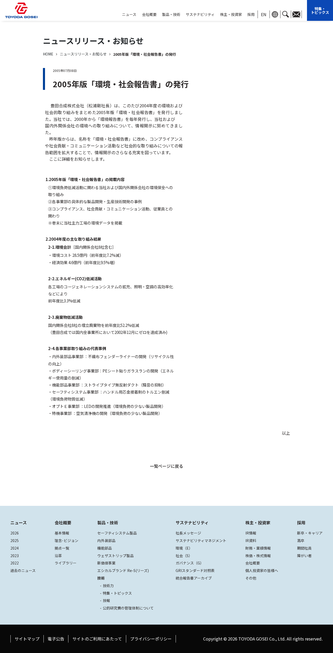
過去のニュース (23, 570)
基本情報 (62, 533)
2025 (14, 540)
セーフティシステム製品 (117, 533)
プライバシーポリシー (151, 639)
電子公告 (56, 639)
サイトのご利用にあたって (97, 639)
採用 (251, 14)
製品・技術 (107, 522)
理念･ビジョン (66, 540)
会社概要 (149, 14)
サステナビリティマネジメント (201, 540)
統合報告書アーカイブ (194, 578)
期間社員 (304, 548)
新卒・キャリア (310, 533)
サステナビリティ (200, 14)
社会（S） (184, 555)
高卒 (300, 540)
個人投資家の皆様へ (261, 570)
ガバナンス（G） (190, 562)
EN (263, 14)
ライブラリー (65, 562)
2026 (14, 533)
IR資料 (250, 540)
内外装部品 (106, 540)
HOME (48, 54)
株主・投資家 (231, 14)
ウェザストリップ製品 (115, 555)
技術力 (108, 585)
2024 (14, 548)
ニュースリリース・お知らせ (83, 54)
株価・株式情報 (258, 555)
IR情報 (250, 533)
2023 (14, 555)
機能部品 (104, 548)
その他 (250, 578)
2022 (14, 562)
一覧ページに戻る (166, 466)
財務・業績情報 (258, 548)
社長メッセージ (188, 533)
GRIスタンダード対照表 (195, 570)
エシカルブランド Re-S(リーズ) (123, 570)
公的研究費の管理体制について (128, 608)
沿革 (58, 555)
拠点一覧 (62, 548)
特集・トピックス (320, 10)
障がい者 (304, 555)
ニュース (18, 522)
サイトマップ (27, 639)
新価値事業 (106, 562)
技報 (106, 600)
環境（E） (184, 548)
